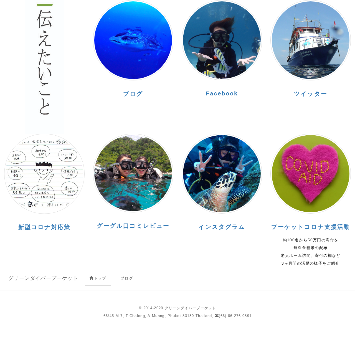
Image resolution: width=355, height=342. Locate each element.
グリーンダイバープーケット (43, 278)
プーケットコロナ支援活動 (310, 227)
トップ (100, 278)
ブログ (126, 278)
